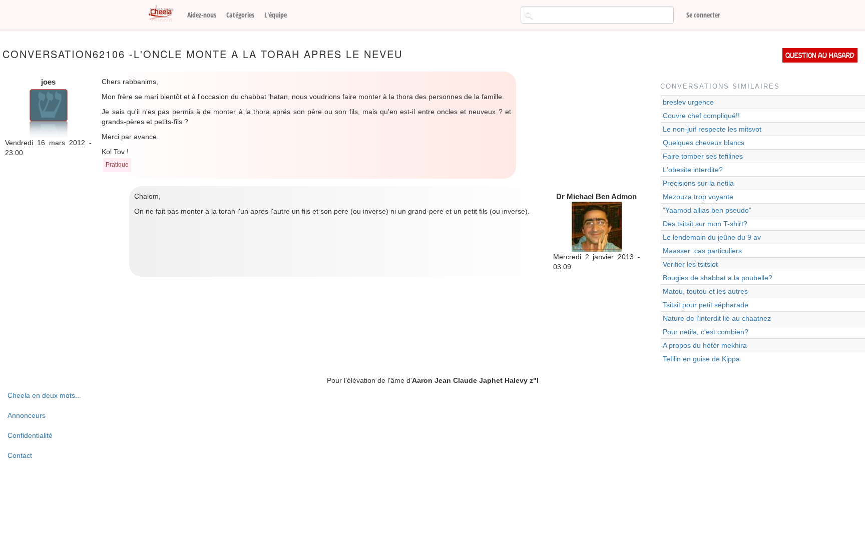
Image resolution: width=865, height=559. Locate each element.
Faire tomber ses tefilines (703, 156)
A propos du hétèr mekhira (705, 345)
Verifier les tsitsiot (690, 264)
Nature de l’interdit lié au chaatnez (717, 318)
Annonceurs (27, 415)
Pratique (117, 164)
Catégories (240, 15)
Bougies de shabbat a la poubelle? (717, 278)
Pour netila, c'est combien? (705, 332)
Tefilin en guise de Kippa (701, 359)
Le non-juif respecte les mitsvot (712, 129)
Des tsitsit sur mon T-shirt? (705, 224)
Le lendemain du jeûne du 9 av (712, 237)
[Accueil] (164, 14)
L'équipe (275, 15)
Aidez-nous (201, 15)
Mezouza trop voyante (698, 197)
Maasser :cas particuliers (702, 251)
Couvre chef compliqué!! (701, 116)
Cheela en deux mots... (44, 395)
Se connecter (703, 15)
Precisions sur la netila (698, 183)
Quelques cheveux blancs (703, 143)
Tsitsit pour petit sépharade (705, 305)
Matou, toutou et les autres (705, 291)
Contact (20, 455)
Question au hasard (819, 55)
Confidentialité (30, 435)
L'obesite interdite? (693, 170)
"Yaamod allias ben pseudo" (707, 210)
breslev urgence (688, 102)
